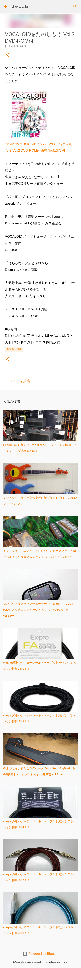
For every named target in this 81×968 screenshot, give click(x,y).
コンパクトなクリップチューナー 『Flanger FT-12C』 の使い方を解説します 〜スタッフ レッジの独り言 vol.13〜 (38, 609)
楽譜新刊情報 (14, 349)
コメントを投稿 (18, 381)
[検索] (75, 7)
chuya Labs (20, 6)
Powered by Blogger (43, 953)
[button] (7, 55)
